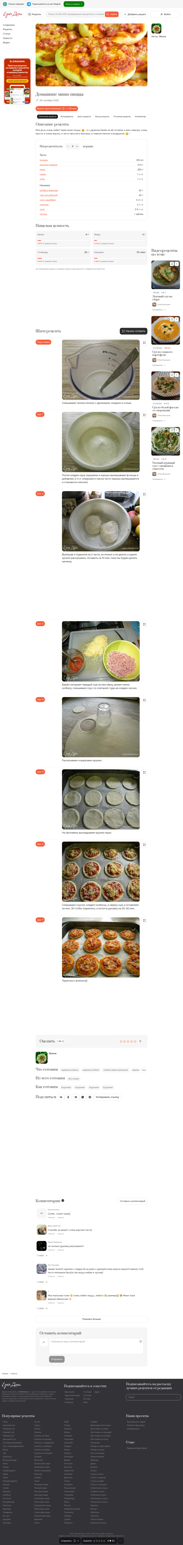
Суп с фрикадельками (13, 1446)
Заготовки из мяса (99, 1428)
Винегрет (38, 1460)
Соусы (94, 1470)
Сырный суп (8, 1432)
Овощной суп (9, 1439)
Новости (7, 38)
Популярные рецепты (18, 1416)
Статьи (6, 33)
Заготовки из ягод (99, 1439)
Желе (66, 1502)
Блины (67, 1432)
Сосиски (7, 1498)
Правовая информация (107, 1536)
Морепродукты (10, 1481)
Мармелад (69, 1498)
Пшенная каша (41, 1484)
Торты (67, 1481)
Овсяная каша (41, 1495)
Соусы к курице (98, 1477)
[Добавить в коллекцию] (177, 264)
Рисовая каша (41, 1491)
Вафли (67, 1460)
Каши (36, 1481)
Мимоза (38, 1474)
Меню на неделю (73, 4)
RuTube (86, 1399)
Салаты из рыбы (42, 1449)
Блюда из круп (97, 1449)
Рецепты (7, 29)
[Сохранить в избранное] (172, 264)
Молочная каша (41, 1502)
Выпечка (38, 1519)
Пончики (68, 1463)
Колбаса (7, 1495)
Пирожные (69, 1491)
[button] (78, 1540)
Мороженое (70, 1488)
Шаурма (7, 1519)
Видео (6, 42)
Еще (144, 1070)
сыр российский (49, 195)
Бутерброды (8, 1502)
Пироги (67, 1428)
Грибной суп (9, 1428)
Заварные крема (72, 1509)
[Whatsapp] (82, 1097)
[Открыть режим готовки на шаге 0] (144, 343)
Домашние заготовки (101, 1425)
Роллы (37, 1428)
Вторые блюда (9, 1460)
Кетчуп (94, 1509)
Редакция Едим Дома (137, 1448)
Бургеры (7, 1509)
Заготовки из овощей (101, 1432)
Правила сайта (64, 1536)
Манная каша (40, 1488)
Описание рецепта (47, 116)
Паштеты (7, 1505)
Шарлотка (69, 1470)
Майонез (95, 1512)
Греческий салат (42, 1463)
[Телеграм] (75, 1097)
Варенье (94, 1460)
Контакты (120, 1536)
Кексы (67, 1449)
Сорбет (94, 1421)
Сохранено (9, 25)
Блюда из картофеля (100, 1446)
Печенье (68, 1435)
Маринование (97, 1456)
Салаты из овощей (43, 1453)
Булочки (68, 1467)
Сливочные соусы (99, 1488)
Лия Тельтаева (53, 1265)
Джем (93, 1463)
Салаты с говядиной (44, 1442)
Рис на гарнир (97, 1453)
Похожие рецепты (122, 116)
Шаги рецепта (84, 116)
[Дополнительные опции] (121, 1541)
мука (42, 169)
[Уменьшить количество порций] (68, 146)
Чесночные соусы (99, 1502)
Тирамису (69, 1512)
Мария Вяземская (55, 1242)
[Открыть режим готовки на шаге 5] (144, 772)
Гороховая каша (42, 1512)
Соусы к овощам (98, 1484)
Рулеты (67, 1453)
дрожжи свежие (48, 164)
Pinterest (69, 1402)
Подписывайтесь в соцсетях (85, 1386)
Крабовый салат (42, 1467)
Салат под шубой (42, 1470)
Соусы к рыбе (97, 1481)
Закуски (7, 1491)
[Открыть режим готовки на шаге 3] (144, 624)
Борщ (5, 1449)
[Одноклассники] (68, 1097)
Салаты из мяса (41, 1435)
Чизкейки (68, 1495)
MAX (85, 1402)
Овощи (6, 1484)
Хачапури (68, 1456)
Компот (94, 1467)
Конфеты (68, 1484)
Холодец (7, 1522)
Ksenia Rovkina (53, 1210)
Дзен (97, 1392)
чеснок (43, 214)
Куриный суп (9, 1425)
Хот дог (6, 1516)
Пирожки (68, 1439)
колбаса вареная (49, 190)
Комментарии (141, 116)
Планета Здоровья (16, 4)
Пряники (68, 1474)
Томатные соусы (98, 1495)
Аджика (94, 1505)
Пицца (67, 1425)
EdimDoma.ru (24, 1392)
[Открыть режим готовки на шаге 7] (144, 920)
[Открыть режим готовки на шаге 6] (144, 845)
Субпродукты (9, 1470)
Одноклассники (72, 1395)
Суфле (67, 1519)
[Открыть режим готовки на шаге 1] (144, 415)
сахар (43, 174)
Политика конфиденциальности (84, 1536)
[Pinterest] (90, 1097)
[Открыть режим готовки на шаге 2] (144, 494)
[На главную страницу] (13, 14)
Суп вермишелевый (12, 1442)
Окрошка (7, 1456)
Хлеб (66, 1421)
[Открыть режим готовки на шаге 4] (144, 700)
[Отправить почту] (178, 1397)
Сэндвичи (7, 1512)
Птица (6, 1467)
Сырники (68, 1442)
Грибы (6, 1488)
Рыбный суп (8, 1435)
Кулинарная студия (136, 1421)
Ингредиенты (67, 116)
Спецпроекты (133, 1428)
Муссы (67, 1505)
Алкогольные (97, 1519)
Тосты (37, 1421)
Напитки (95, 1516)
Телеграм (69, 1399)
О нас (130, 1442)
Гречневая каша (42, 1498)
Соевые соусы (97, 1491)
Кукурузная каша (42, 1505)
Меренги (68, 1522)
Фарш (5, 1474)
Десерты (68, 1477)
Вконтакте (69, 1392)
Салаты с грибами (43, 1446)
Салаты (37, 1432)
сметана (44, 204)
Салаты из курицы (43, 1439)
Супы (5, 1421)
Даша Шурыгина (54, 1226)
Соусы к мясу (97, 1474)
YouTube (87, 1392)
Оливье (37, 1456)
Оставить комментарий (132, 1201)
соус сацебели (48, 200)
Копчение (95, 1442)
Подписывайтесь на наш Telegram (46, 4)
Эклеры (67, 1516)
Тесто (37, 1522)
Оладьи (67, 1446)
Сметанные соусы (99, 1498)
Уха (4, 1453)
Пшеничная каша (42, 1516)
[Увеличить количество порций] (77, 146)
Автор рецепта (102, 116)
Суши (37, 1425)
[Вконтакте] (61, 1097)
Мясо (5, 1463)
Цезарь (37, 1477)
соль (42, 179)
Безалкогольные (98, 1522)
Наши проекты (137, 1416)
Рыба (5, 1477)
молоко (44, 160)
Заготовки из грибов (101, 1435)
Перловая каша (41, 1509)
